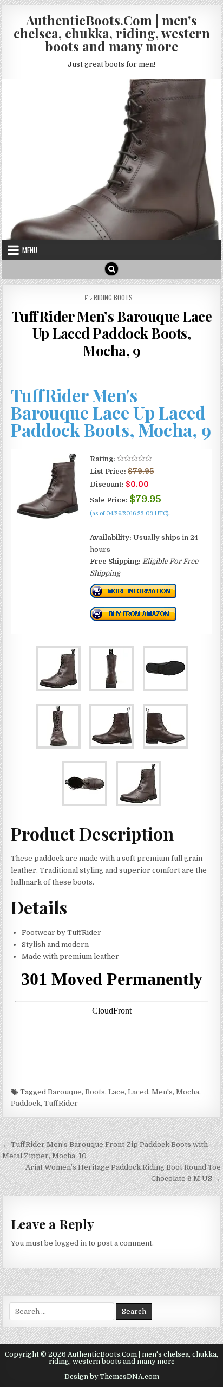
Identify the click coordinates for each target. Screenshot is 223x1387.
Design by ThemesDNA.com (111, 1376)
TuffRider (61, 1103)
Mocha (187, 1092)
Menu (29, 249)
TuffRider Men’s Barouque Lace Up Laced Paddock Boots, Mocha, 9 (111, 333)
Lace (116, 1092)
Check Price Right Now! (126, 525)
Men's (162, 1092)
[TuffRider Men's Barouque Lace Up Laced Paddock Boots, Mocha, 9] (47, 517)
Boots (95, 1092)
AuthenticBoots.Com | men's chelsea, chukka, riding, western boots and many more (112, 33)
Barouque (65, 1092)
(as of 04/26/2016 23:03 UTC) (129, 514)
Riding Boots (113, 297)
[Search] (111, 268)
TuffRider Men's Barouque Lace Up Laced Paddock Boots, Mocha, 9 (111, 412)
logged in (71, 1243)
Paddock (26, 1103)
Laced (138, 1092)
